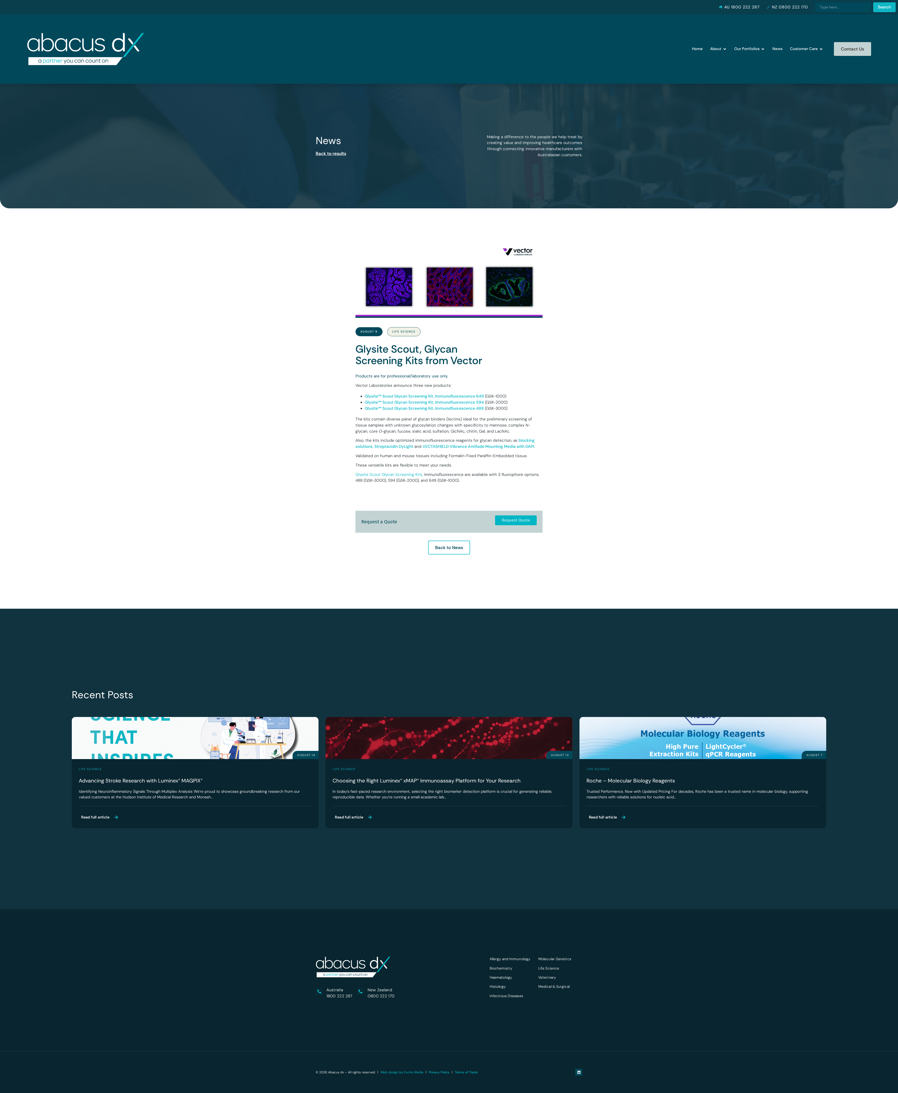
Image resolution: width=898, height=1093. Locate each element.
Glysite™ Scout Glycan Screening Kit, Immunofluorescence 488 (424, 408)
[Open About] (725, 49)
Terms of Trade (466, 1072)
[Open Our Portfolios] (763, 49)
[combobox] (843, 7)
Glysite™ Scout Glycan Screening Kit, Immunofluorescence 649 (424, 396)
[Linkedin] (578, 1072)
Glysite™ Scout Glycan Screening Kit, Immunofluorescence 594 (424, 402)
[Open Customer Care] (821, 49)
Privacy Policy (439, 1072)
